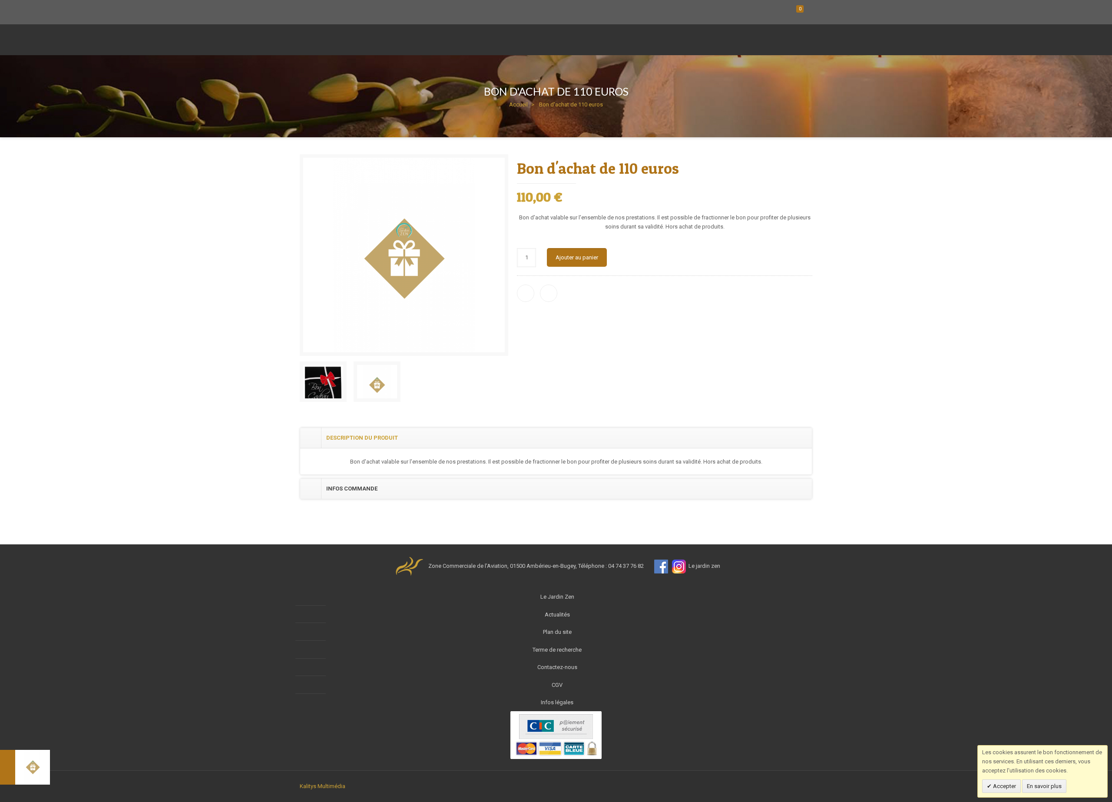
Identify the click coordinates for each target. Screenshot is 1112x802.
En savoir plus (1044, 786)
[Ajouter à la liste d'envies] (525, 293)
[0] (789, 12)
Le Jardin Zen (557, 596)
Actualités (557, 614)
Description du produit (362, 437)
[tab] (556, 438)
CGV (557, 685)
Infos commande (351, 488)
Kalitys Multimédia (322, 786)
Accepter (1004, 786)
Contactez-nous (557, 667)
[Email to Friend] (548, 293)
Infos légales (557, 702)
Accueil (518, 104)
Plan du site (557, 632)
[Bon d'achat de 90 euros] (25, 767)
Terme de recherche (557, 649)
